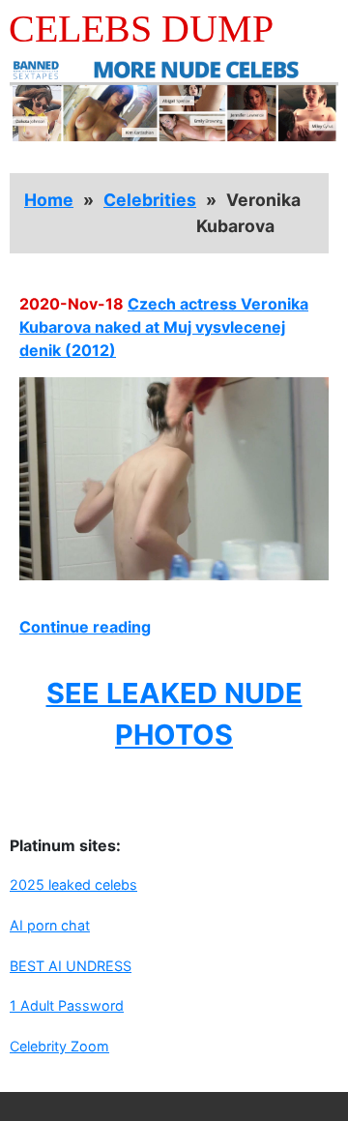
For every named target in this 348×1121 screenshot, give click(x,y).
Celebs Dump (141, 28)
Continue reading (85, 626)
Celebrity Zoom (59, 1046)
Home (48, 200)
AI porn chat (50, 925)
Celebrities (149, 200)
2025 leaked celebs (73, 884)
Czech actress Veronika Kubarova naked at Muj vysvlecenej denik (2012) (163, 327)
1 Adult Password (67, 1005)
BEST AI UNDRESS (70, 966)
